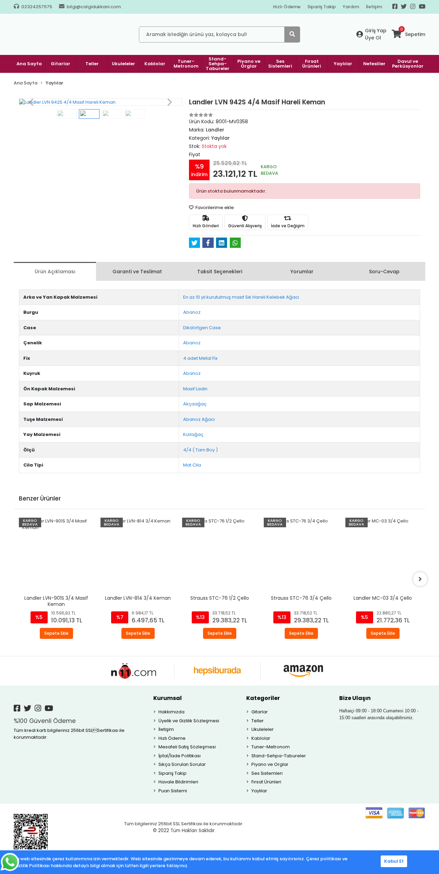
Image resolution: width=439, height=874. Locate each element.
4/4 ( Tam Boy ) (200, 450)
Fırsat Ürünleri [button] (311, 63)
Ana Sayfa (29, 63)
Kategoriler (263, 698)
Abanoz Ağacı (199, 419)
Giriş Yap (376, 30)
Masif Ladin (195, 389)
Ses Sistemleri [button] (280, 63)
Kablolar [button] (154, 63)
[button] (31, 102)
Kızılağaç (193, 434)
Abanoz (192, 312)
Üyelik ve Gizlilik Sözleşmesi (188, 720)
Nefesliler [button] (374, 63)
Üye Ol (373, 37)
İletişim (374, 6)
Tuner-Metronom (270, 747)
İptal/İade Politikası (179, 755)
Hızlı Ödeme (286, 6)
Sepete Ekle (56, 633)
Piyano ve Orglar (269, 764)
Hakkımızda (171, 712)
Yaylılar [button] (343, 63)
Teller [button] (92, 63)
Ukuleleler (262, 729)
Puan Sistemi (172, 790)
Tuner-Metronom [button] (186, 63)
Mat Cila (192, 465)
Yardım (351, 6)
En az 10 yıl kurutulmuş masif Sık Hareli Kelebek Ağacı (241, 297)
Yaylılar (259, 790)
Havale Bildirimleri (178, 782)
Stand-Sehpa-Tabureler (278, 755)
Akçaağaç (194, 404)
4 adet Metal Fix (200, 358)
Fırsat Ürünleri (266, 782)
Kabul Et (394, 861)
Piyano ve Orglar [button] (248, 63)
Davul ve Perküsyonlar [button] (408, 63)
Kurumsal (167, 698)
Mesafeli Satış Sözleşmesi (187, 747)
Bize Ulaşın (355, 698)
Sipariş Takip (321, 6)
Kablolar (260, 738)
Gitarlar (259, 712)
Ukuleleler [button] (123, 63)
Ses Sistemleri (267, 773)
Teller (257, 720)
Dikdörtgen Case (202, 327)
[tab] (55, 271)
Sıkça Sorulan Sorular (182, 764)
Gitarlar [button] (60, 63)
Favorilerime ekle (214, 207)
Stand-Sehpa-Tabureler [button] (217, 64)
